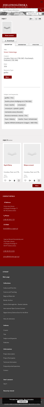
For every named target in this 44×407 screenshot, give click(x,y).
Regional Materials (9, 296)
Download (10, 41)
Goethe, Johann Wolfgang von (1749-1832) (18, 101)
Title (4, 334)
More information (29, 399)
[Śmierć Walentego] (7, 27)
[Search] (41, 10)
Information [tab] (22, 44)
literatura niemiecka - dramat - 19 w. (16, 116)
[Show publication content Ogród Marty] (14, 180)
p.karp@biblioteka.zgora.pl (11, 256)
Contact (5, 370)
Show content (9, 35)
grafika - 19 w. (9, 98)
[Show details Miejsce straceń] (38, 180)
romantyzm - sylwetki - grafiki (14, 108)
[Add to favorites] (36, 18)
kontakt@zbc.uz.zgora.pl (10, 228)
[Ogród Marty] (12, 154)
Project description (9, 354)
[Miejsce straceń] (32, 154)
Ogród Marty (8, 165)
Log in (5, 384)
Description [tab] (8, 44)
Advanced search (32, 13)
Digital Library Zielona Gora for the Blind (15, 312)
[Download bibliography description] (9, 180)
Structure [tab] (35, 44)
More (36, 186)
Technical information (10, 362)
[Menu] (41, 1)
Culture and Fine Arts (9, 288)
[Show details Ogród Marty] (18, 180)
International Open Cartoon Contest (14, 308)
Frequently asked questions (11, 366)
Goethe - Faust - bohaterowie (27, 119)
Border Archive (8, 300)
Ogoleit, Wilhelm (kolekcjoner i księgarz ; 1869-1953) (21, 123)
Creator (5, 330)
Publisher (6, 342)
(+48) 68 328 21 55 (9, 219)
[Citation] (39, 18)
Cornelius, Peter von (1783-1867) (14, 58)
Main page (6, 277)
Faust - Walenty (10, 119)
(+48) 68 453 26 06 (9, 251)
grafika (6, 72)
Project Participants (9, 358)
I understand (22, 402)
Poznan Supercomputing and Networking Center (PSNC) (22, 404)
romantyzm (21, 105)
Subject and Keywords (10, 338)
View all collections (9, 319)
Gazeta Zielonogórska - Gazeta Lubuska (15, 304)
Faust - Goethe (9, 105)
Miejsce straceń (29, 165)
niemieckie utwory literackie (14, 112)
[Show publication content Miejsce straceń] (34, 180)
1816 (5, 66)
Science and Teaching (10, 292)
